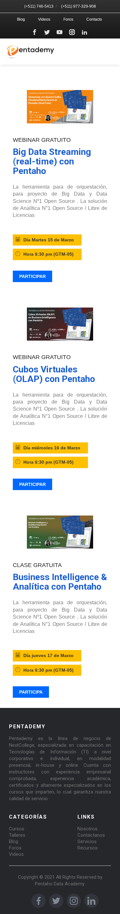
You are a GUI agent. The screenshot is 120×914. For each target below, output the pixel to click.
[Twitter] (47, 32)
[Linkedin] (84, 32)
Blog (21, 19)
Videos (44, 19)
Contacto (94, 19)
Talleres (17, 835)
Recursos (87, 848)
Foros (68, 19)
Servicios (87, 841)
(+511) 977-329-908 (78, 6)
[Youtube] (59, 32)
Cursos (16, 829)
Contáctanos (91, 835)
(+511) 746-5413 (38, 6)
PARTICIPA (31, 692)
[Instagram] (72, 32)
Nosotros (87, 829)
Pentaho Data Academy (59, 884)
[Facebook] (34, 32)
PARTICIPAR (32, 276)
